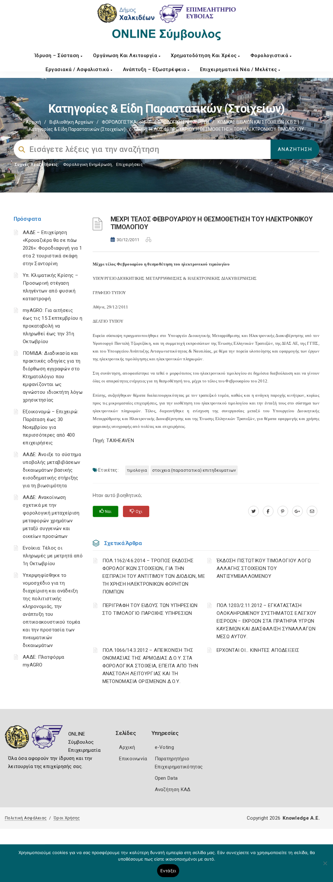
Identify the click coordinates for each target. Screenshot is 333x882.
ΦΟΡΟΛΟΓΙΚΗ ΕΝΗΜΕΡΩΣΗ (181, 122)
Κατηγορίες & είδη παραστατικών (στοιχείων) (77, 129)
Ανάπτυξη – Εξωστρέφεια (155, 69)
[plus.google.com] (297, 511)
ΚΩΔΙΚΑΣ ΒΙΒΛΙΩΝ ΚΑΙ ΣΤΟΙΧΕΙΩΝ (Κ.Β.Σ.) (258, 122)
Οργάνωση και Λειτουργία (126, 55)
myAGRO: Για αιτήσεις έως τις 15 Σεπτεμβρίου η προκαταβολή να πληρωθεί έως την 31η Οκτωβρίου (52, 325)
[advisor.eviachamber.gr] (312, 511)
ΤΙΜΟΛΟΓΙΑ (137, 470)
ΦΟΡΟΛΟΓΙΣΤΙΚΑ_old (123, 122)
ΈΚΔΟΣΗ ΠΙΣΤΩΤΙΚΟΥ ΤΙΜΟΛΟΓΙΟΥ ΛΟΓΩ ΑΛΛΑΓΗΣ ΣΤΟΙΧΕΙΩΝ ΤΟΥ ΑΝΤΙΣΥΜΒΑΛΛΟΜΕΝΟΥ (264, 568)
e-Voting (164, 747)
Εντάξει (168, 870)
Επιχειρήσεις (129, 164)
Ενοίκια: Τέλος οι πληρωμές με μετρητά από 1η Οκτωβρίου (53, 555)
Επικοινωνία (133, 759)
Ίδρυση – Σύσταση (57, 55)
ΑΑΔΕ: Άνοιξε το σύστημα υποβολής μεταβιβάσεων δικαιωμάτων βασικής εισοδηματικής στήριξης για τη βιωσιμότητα (52, 470)
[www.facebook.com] (268, 511)
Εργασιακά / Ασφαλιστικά (78, 69)
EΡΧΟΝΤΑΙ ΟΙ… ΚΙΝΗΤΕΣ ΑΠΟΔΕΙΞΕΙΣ (258, 650)
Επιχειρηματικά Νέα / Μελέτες (239, 69)
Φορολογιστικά (270, 55)
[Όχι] (325, 866)
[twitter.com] (253, 511)
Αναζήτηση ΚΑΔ (173, 789)
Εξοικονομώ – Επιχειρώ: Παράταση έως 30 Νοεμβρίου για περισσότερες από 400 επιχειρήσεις (51, 427)
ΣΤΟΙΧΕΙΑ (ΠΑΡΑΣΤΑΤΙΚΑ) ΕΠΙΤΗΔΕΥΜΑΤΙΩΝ (194, 470)
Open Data (166, 778)
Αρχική (33, 122)
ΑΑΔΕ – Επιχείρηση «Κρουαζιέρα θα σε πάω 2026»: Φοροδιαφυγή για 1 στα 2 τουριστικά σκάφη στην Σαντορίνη (52, 248)
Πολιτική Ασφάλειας (26, 817)
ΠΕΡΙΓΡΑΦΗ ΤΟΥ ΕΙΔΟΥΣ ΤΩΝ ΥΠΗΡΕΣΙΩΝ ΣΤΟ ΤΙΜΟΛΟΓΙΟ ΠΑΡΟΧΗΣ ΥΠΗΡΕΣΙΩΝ (150, 609)
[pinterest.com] (282, 511)
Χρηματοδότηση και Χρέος (204, 55)
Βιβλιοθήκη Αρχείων (71, 122)
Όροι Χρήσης (67, 817)
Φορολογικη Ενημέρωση (87, 164)
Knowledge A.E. (301, 818)
